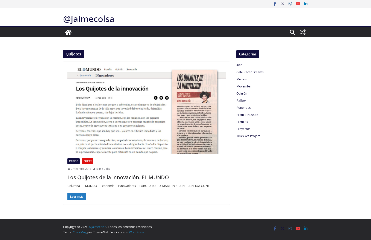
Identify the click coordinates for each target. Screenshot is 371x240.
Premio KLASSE (247, 115)
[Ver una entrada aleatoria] (303, 32)
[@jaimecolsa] (68, 32)
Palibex (88, 161)
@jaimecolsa (88, 18)
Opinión (241, 93)
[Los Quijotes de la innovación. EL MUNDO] (146, 110)
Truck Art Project (248, 136)
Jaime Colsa (103, 169)
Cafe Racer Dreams (250, 72)
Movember (244, 86)
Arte (239, 65)
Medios (73, 161)
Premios (242, 122)
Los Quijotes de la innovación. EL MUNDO (118, 177)
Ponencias (243, 107)
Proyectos (243, 129)
